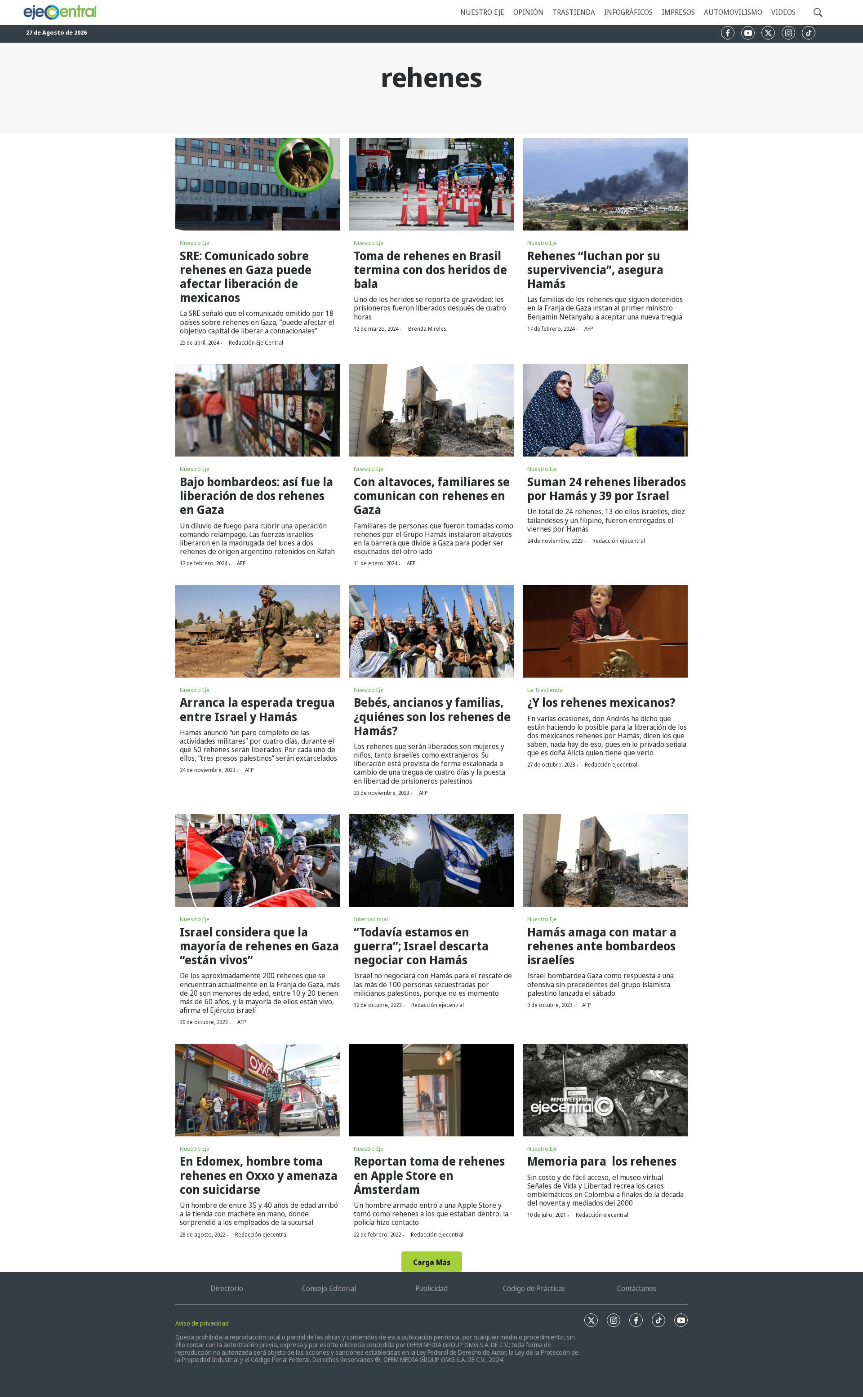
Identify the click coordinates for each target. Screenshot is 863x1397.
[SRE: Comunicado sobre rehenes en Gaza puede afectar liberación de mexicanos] (257, 184)
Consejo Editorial (329, 1288)
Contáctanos (636, 1288)
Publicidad (431, 1288)
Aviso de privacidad (202, 1323)
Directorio (226, 1288)
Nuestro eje (482, 12)
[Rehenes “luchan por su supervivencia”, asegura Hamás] (605, 184)
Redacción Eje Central (256, 342)
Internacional (371, 919)
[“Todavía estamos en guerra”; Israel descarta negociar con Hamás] (431, 860)
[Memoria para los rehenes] (605, 1090)
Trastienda (573, 12)
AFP (588, 329)
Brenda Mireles (427, 329)
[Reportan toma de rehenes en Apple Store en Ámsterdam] (431, 1090)
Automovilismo (733, 12)
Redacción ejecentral (618, 541)
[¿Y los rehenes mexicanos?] (605, 631)
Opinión (528, 12)
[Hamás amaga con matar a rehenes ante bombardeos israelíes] (605, 860)
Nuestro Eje (194, 243)
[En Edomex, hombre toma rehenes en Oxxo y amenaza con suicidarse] (257, 1090)
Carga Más (431, 1262)
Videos (783, 12)
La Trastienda (545, 690)
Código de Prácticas (534, 1288)
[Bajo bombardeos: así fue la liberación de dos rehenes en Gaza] (257, 410)
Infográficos (628, 12)
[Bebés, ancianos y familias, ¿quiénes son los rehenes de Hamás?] (431, 631)
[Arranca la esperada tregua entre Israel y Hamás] (257, 631)
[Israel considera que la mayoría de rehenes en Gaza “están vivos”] (257, 860)
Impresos (678, 12)
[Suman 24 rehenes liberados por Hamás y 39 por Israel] (605, 410)
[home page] (60, 12)
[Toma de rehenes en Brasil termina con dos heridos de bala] (431, 184)
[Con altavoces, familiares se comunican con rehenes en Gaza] (431, 410)
